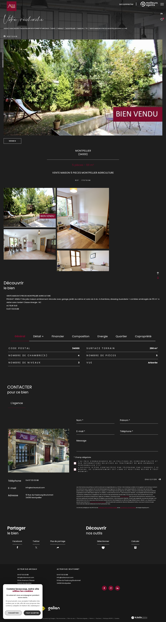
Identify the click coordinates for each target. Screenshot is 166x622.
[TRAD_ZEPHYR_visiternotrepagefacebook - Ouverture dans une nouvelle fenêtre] (104, 588)
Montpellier (70, 28)
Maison (81, 28)
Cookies (117, 618)
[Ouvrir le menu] (162, 4)
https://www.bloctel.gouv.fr (97, 502)
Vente (53, 28)
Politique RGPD (108, 618)
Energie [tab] (102, 336)
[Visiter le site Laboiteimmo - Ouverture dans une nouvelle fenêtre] (139, 617)
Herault (61, 28)
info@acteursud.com (35, 487)
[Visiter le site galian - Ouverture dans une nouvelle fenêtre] (54, 608)
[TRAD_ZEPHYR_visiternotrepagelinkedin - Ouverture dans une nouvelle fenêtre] (117, 588)
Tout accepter (32, 613)
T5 (86, 28)
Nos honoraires (60, 618)
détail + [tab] (38, 336)
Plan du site (71, 618)
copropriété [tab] (143, 336)
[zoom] (30, 226)
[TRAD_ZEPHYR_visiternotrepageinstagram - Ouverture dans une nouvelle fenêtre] (111, 588)
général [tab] (20, 336)
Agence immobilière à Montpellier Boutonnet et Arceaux (26, 28)
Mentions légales (82, 618)
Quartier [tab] (121, 336)
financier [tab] (58, 336)
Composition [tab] (80, 336)
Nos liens (98, 618)
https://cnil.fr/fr (124, 496)
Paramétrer (13, 613)
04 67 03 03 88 (32, 480)
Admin (91, 618)
